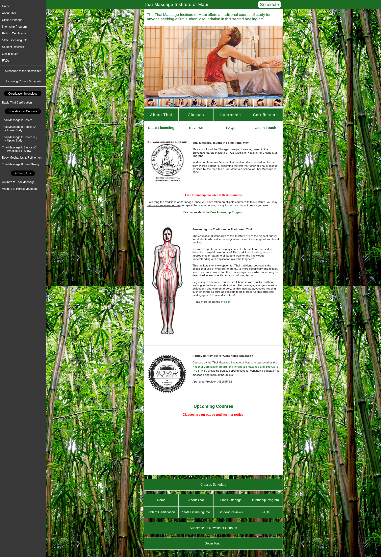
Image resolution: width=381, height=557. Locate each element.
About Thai (9, 13)
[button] (147, 62)
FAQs (6, 60)
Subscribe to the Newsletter (23, 71)
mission (226, 301)
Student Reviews (13, 46)
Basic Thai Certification (17, 102)
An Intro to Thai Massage (18, 182)
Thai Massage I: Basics (17, 120)
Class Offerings (12, 19)
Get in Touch (10, 53)
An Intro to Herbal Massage (20, 188)
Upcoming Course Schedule (23, 81)
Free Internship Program (226, 212)
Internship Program (14, 26)
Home (6, 6)
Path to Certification (14, 33)
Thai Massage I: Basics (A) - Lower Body (19, 128)
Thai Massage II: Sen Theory (20, 164)
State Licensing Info (14, 40)
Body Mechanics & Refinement (22, 157)
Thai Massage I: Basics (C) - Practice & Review (20, 149)
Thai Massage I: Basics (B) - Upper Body (19, 138)
